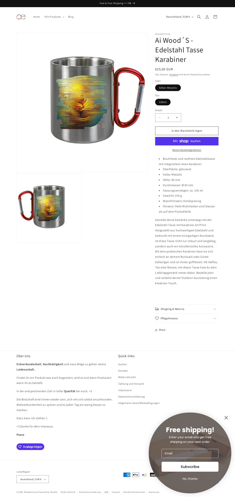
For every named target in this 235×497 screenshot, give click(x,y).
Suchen (122, 364)
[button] (54, 17)
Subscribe (190, 466)
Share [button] (162, 329)
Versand (174, 74)
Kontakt (123, 371)
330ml (163, 102)
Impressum (125, 390)
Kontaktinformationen (134, 492)
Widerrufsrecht (127, 377)
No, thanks (190, 479)
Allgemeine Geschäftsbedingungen (139, 403)
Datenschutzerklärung (131, 396)
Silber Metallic (168, 87)
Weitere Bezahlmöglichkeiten (186, 150)
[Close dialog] (226, 417)
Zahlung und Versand (131, 383)
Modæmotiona (31, 492)
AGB (106, 492)
